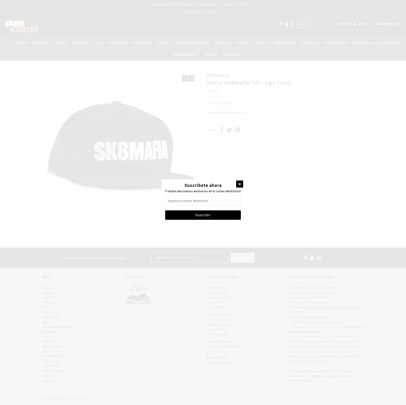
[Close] (239, 184)
